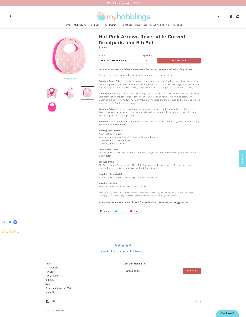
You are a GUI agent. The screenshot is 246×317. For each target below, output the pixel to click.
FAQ (178, 202)
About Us (177, 25)
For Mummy (111, 25)
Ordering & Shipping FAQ (156, 25)
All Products (80, 25)
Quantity (147, 55)
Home (67, 25)
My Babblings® (59, 311)
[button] (242, 158)
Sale (137, 25)
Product (103, 55)
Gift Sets (127, 25)
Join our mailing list (134, 263)
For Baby (95, 25)
